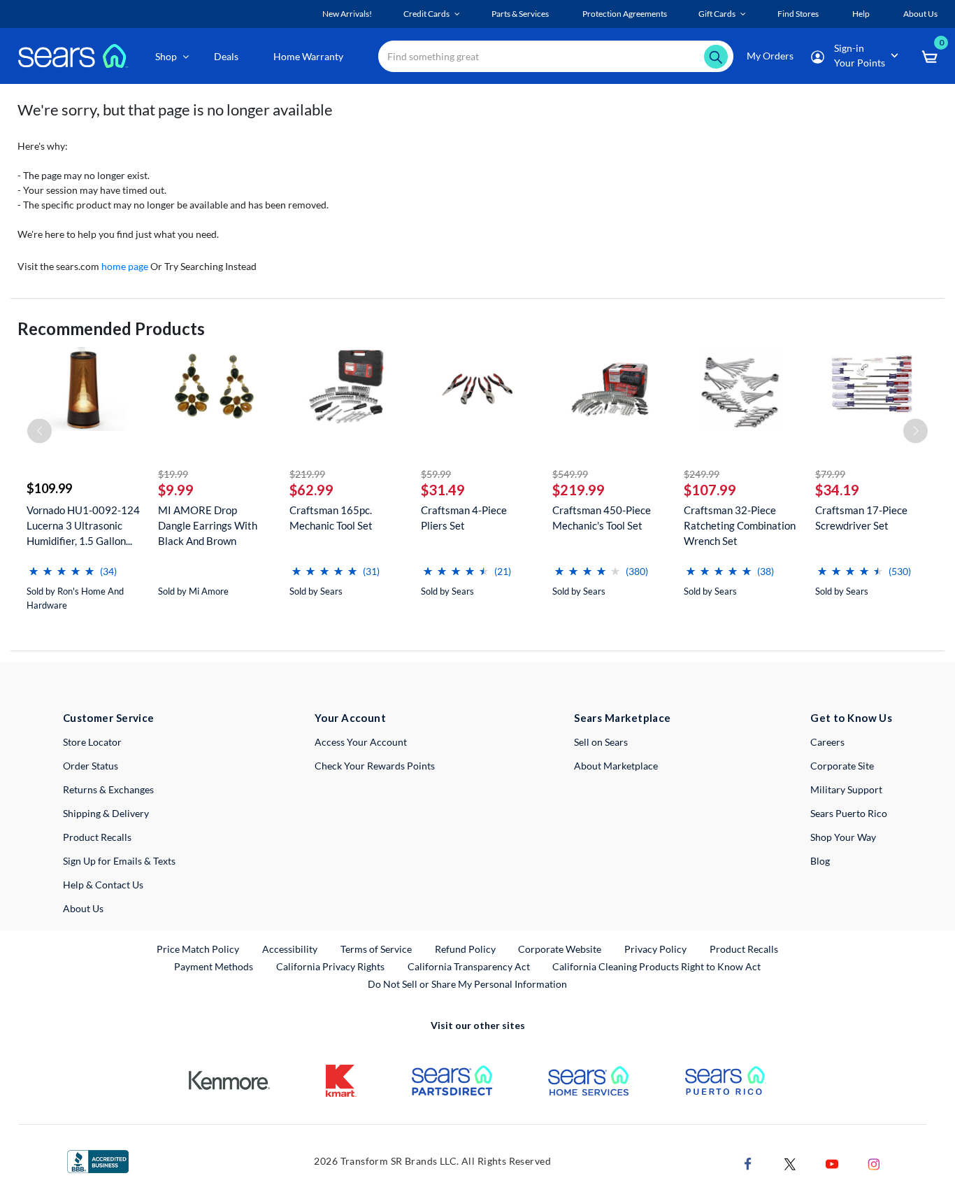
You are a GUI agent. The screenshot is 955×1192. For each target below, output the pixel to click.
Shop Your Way (843, 837)
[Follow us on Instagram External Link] (874, 1162)
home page (124, 266)
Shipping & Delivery (106, 813)
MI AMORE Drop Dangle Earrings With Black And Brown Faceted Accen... (207, 526)
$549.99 (570, 474)
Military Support (846, 789)
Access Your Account (361, 742)
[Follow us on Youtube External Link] (832, 1162)
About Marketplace (616, 766)
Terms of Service (376, 949)
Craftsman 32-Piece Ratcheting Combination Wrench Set (740, 525)
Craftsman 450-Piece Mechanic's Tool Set (601, 518)
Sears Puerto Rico (848, 813)
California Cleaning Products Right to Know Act (656, 966)
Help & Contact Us (103, 885)
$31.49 (443, 489)
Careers (827, 742)
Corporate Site (842, 766)
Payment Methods (213, 966)
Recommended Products (111, 328)
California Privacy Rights (330, 966)
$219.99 (307, 474)
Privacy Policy (655, 949)
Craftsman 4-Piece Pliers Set (464, 518)
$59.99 (436, 474)
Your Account (350, 717)
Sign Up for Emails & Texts (119, 861)
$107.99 (710, 489)
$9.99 (176, 489)
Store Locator (92, 742)
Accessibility (289, 949)
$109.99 (49, 488)
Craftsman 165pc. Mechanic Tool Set (331, 518)
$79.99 (830, 474)
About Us (83, 908)
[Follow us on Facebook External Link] (748, 1162)
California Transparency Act (469, 966)
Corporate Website (560, 948)
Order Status (90, 766)
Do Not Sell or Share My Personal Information (467, 984)
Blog (820, 861)
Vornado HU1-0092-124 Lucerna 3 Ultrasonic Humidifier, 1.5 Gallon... (83, 525)
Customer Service (109, 717)
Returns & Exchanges (108, 789)
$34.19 (837, 489)
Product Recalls (97, 837)
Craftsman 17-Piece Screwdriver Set (861, 518)
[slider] (61, 565)
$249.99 (701, 474)
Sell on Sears (601, 742)
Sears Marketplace (622, 717)
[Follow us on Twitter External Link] (790, 1162)
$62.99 (311, 489)
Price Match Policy (198, 949)
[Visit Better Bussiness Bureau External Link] (98, 1160)
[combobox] (555, 56)
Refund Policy (465, 949)
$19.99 (173, 474)
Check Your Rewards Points (375, 766)
